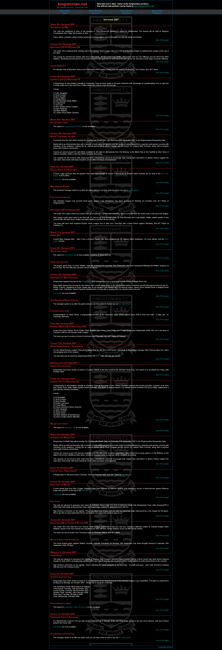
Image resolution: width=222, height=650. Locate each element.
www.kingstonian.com (144, 6)
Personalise (157, 13)
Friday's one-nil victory (73, 126)
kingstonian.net (72, 4)
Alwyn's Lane (126, 475)
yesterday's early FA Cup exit (75, 607)
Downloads (95, 13)
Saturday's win (70, 427)
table (83, 490)
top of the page (162, 40)
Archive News (65, 11)
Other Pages (126, 13)
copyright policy (165, 647)
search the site (81, 7)
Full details (57, 179)
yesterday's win (70, 255)
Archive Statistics (95, 11)
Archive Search (157, 11)
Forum (65, 13)
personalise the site (65, 7)
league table (86, 281)
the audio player (132, 190)
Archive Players (126, 11)
